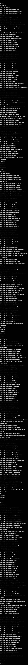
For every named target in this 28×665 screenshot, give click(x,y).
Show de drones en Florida (8, 136)
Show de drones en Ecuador (8, 69)
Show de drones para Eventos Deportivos (13, 25)
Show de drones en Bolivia (8, 63)
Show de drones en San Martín (9, 126)
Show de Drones (5, 7)
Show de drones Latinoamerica (9, 60)
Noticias (2, 161)
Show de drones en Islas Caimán (10, 85)
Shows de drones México (8, 34)
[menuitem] (14, 163)
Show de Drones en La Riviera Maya (11, 38)
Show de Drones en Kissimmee (9, 143)
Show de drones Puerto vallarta (10, 52)
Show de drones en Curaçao (8, 132)
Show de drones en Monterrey (9, 46)
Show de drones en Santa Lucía (9, 120)
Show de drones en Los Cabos (9, 36)
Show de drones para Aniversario (10, 17)
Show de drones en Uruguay (8, 79)
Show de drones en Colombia (9, 71)
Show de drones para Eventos (9, 9)
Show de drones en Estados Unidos (11, 134)
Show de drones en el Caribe (9, 81)
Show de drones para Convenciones (11, 23)
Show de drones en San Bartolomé (11, 124)
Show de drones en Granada (8, 110)
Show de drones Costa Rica (8, 62)
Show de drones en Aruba (8, 130)
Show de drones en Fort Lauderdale (11, 304)
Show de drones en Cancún (8, 40)
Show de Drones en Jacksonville (10, 141)
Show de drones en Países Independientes (13, 106)
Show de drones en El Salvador (9, 75)
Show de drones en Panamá (8, 77)
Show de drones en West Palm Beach (11, 157)
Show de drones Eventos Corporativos (12, 32)
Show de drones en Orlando (8, 151)
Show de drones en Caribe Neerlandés (12, 128)
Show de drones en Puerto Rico (10, 100)
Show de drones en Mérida (8, 58)
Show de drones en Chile (7, 65)
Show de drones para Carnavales (10, 19)
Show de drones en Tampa (8, 155)
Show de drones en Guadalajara (9, 44)
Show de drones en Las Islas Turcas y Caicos (13, 87)
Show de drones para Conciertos (10, 21)
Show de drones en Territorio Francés (12, 122)
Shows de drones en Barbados (9, 114)
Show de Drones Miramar (8, 147)
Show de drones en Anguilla (8, 93)
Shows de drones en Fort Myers (10, 139)
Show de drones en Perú (7, 73)
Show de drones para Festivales (10, 26)
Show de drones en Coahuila (8, 42)
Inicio (1, 3)
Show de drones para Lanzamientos (11, 11)
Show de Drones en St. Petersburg (11, 149)
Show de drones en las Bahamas (10, 108)
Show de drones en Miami (8, 145)
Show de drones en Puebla (8, 50)
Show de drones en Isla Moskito (10, 95)
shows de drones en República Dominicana (13, 116)
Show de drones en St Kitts (8, 112)
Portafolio (3, 159)
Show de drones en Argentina (9, 67)
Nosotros (3, 5)
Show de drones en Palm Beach (9, 153)
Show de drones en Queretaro (9, 54)
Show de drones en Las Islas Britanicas (12, 83)
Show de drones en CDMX (8, 48)
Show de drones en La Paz (8, 56)
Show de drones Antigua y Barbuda (11, 118)
